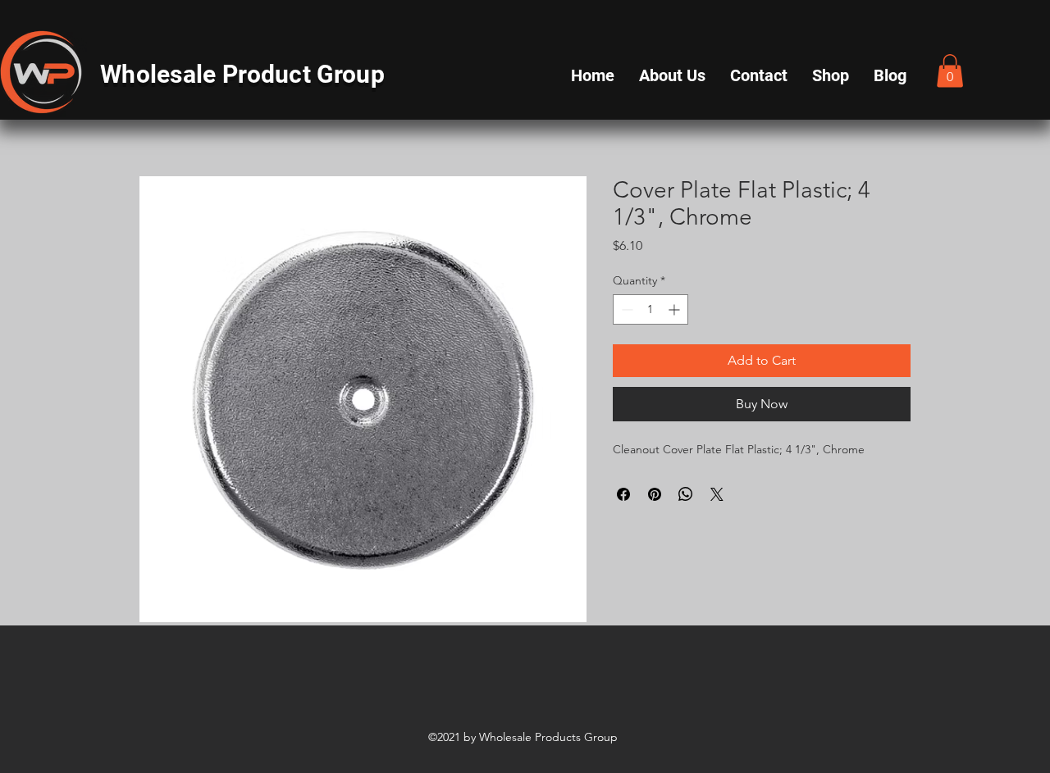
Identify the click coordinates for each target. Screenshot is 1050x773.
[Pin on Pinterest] (654, 494)
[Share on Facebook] (623, 494)
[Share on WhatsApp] (686, 494)
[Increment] (675, 309)
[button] (950, 71)
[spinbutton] (650, 309)
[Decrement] (625, 309)
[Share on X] (717, 494)
